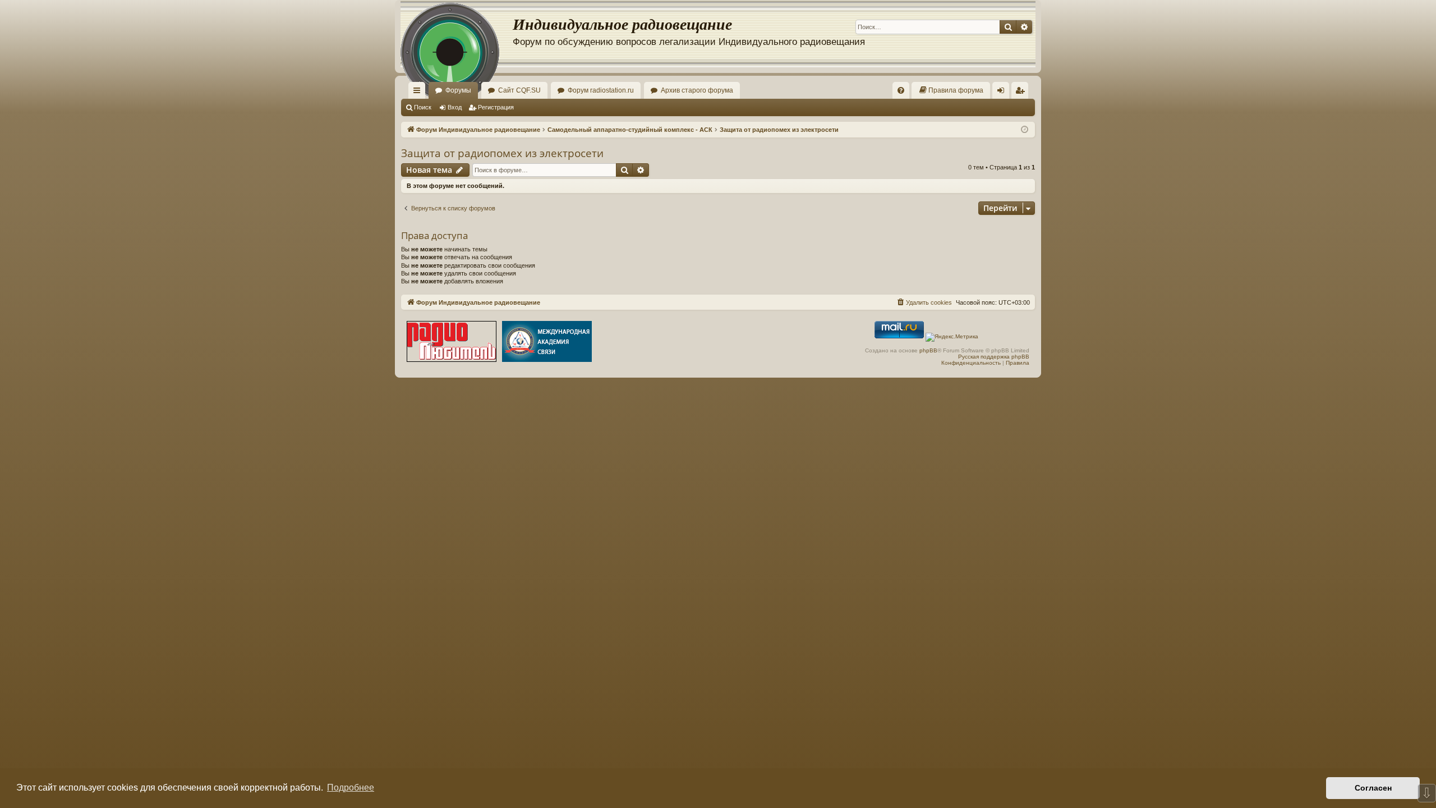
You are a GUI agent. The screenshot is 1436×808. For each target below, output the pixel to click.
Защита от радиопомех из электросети (502, 153)
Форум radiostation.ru (601, 90)
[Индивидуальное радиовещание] (457, 33)
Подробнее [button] (350, 787)
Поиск (422, 107)
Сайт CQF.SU (519, 90)
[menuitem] (900, 90)
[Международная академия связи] (547, 342)
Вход (455, 107)
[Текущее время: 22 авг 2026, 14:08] (1024, 129)
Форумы (458, 90)
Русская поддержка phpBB (993, 357)
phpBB (928, 350)
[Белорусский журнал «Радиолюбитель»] (451, 342)
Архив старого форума (697, 90)
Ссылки (419, 92)
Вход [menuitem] (1003, 92)
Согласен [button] (1373, 787)
